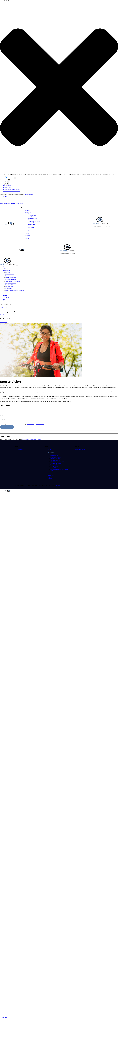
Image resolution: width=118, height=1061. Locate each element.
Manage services (7, 187)
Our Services (3, 322)
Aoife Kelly (58, 485)
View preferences (11, 194)
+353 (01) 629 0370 (39, 439)
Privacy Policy (30, 424)
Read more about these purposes (11, 191)
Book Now (3, 315)
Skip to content (4, 203)
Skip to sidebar (12, 203)
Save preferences (19, 194)
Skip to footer (19, 203)
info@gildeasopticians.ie (28, 439)
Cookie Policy (6, 196)
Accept (2, 194)
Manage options (7, 185)
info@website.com (5, 308)
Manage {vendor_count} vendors (11, 189)
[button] (59, 87)
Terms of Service (40, 424)
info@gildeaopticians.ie (81, 449)
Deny (6, 194)
